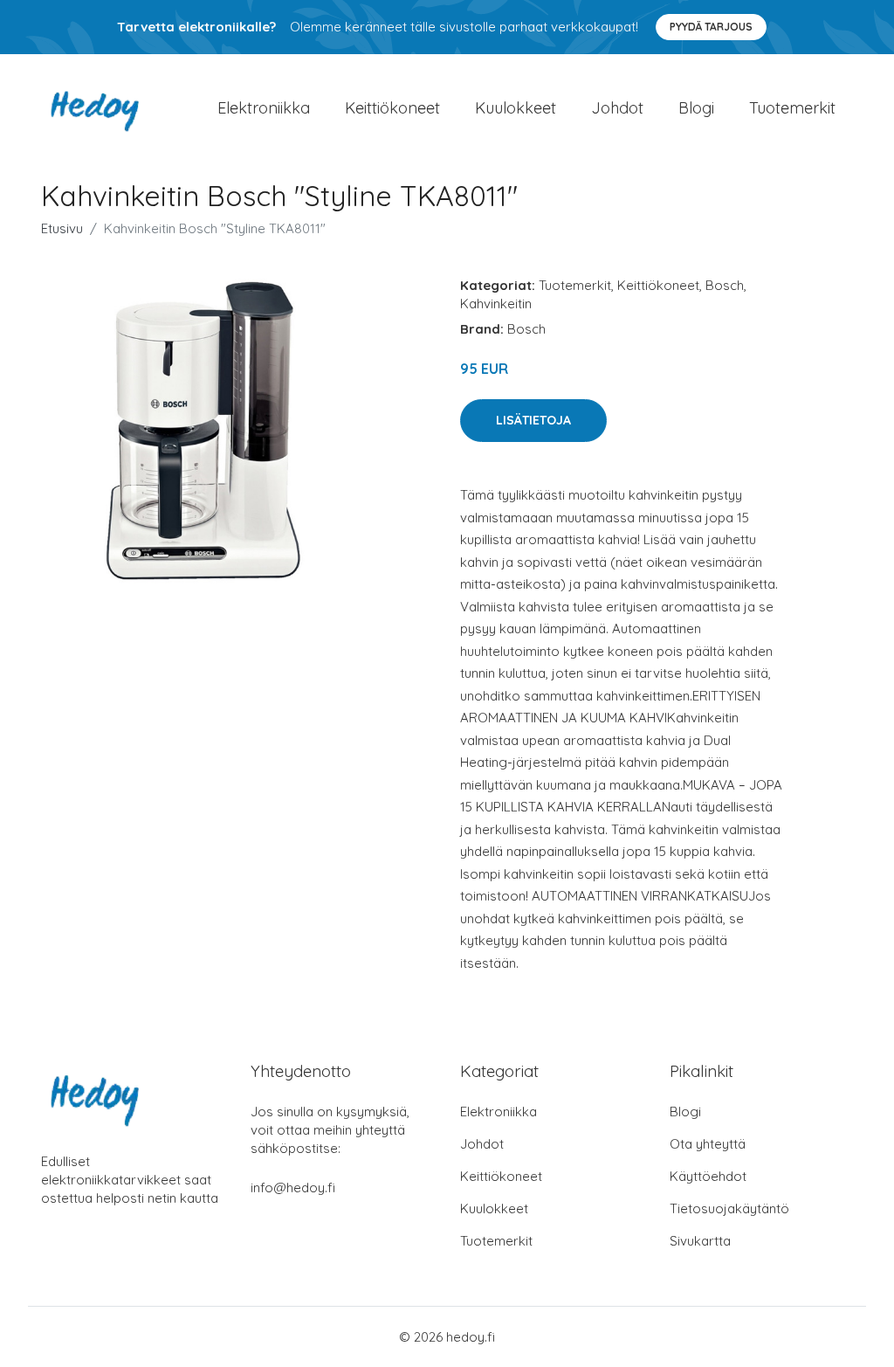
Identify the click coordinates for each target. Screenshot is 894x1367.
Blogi (696, 108)
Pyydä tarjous (711, 26)
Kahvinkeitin (496, 303)
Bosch (724, 285)
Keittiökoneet (392, 108)
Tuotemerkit (792, 108)
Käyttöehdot (708, 1176)
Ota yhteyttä (708, 1144)
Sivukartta (700, 1240)
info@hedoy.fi (293, 1187)
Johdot (617, 108)
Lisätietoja (533, 420)
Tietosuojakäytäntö (729, 1208)
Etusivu (62, 228)
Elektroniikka (263, 108)
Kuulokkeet (515, 108)
